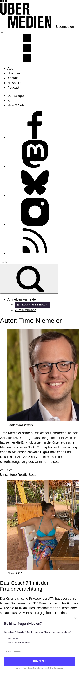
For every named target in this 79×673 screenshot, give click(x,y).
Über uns (14, 73)
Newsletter (15, 83)
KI (8, 100)
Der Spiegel (15, 96)
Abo (10, 68)
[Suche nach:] (33, 262)
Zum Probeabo (25, 310)
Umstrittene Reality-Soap (18, 474)
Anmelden (30, 299)
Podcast (13, 87)
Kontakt (12, 78)
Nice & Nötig (16, 105)
